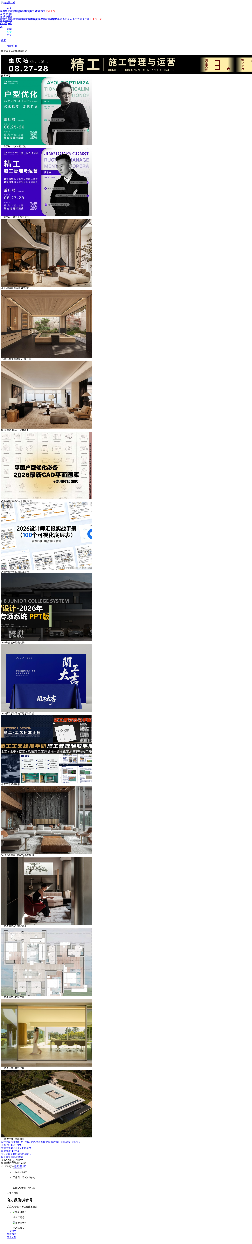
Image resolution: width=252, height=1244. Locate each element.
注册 (14, 46)
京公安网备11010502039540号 (16, 1154)
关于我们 (15, 1142)
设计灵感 (5, 1142)
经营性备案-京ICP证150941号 (16, 1148)
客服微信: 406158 (10, 1151)
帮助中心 (45, 1142)
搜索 (3, 40)
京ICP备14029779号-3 (12, 1145)
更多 (9, 35)
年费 (9, 32)
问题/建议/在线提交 (70, 1142)
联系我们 (55, 1142)
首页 (9, 8)
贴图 (9, 29)
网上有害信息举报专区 (12, 1157)
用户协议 (25, 1142)
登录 (9, 46)
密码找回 (35, 1142)
